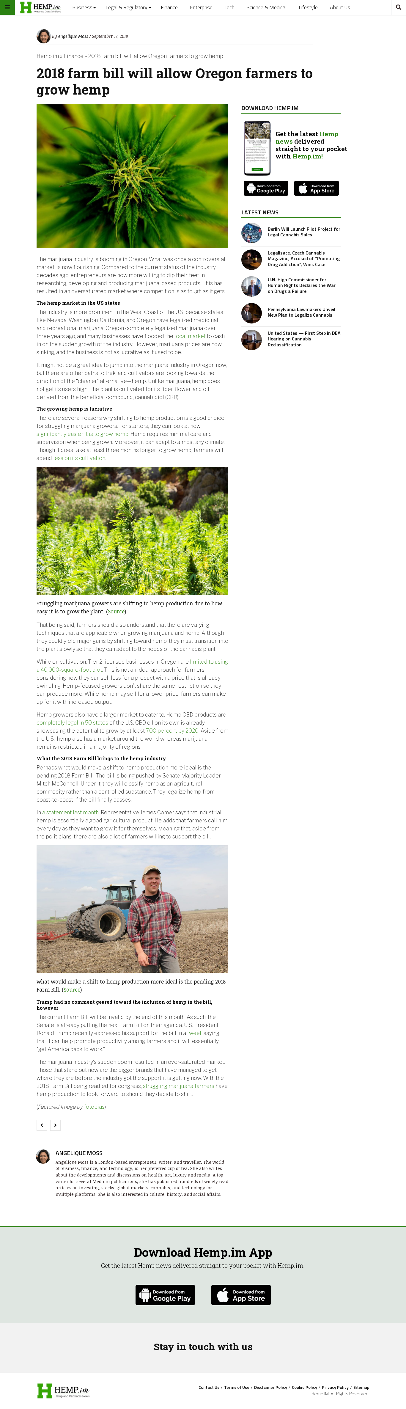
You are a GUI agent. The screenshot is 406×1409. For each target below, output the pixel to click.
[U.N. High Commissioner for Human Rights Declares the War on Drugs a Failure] (251, 286)
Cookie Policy (304, 1387)
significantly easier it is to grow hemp (82, 434)
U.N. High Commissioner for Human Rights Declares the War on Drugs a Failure (302, 285)
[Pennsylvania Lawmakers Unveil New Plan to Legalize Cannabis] (251, 313)
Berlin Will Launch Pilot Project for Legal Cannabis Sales (304, 231)
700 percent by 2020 (172, 731)
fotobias (94, 1107)
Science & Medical (267, 7)
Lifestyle (308, 7)
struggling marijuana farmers (178, 1086)
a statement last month (70, 812)
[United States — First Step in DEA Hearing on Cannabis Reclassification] (251, 340)
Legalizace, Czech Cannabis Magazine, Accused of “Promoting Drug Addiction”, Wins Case (304, 258)
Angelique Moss (73, 36)
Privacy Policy (335, 1387)
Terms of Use (236, 1387)
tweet (194, 1033)
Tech (230, 7)
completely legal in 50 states (72, 723)
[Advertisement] (291, 399)
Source (116, 611)
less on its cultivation (79, 458)
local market (190, 336)
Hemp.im (48, 56)
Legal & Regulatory (126, 7)
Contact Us (209, 1387)
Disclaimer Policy (270, 1387)
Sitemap (361, 1387)
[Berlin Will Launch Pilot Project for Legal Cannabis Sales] (251, 233)
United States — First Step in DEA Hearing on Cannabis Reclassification (304, 338)
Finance (169, 7)
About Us (340, 7)
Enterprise (201, 7)
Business (82, 7)
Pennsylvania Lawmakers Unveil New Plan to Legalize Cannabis (301, 312)
